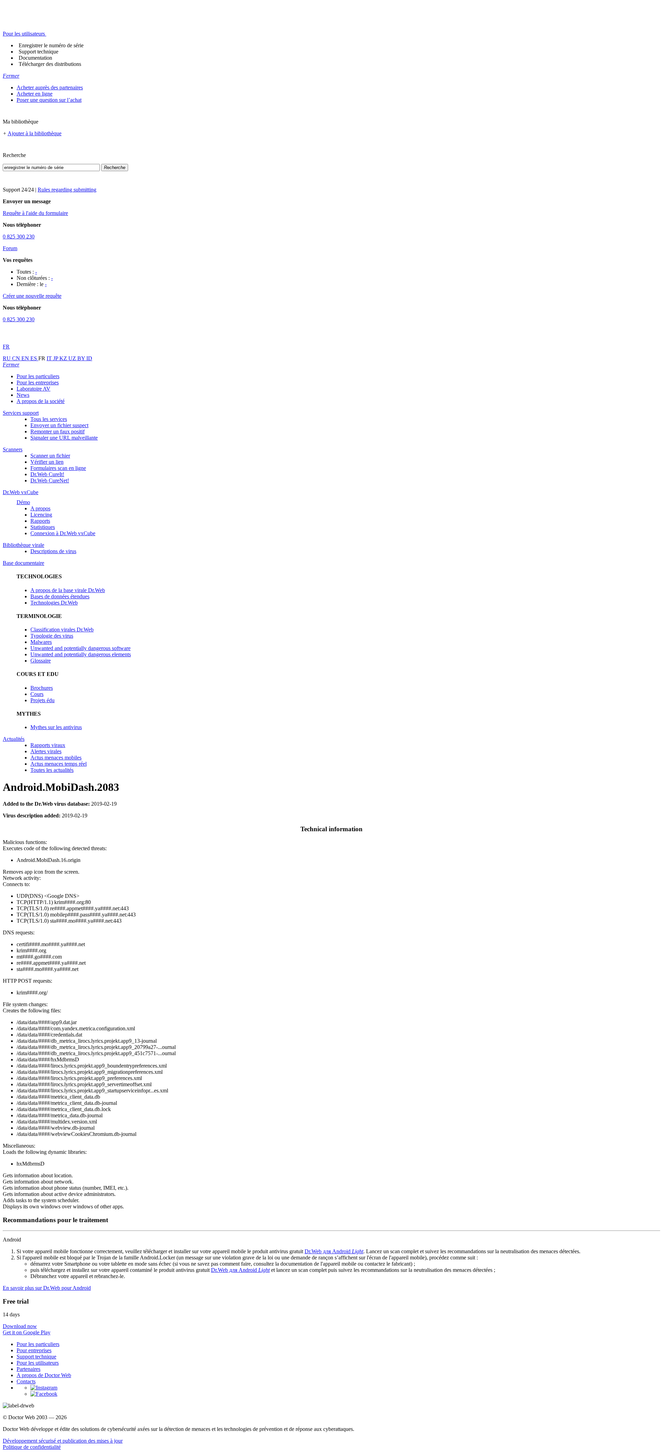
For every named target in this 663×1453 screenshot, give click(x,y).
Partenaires (28, 1369)
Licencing (41, 515)
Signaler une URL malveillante (64, 438)
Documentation (35, 58)
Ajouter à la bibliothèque (34, 133)
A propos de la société (41, 401)
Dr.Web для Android (334, 1251)
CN (16, 358)
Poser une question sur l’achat (49, 100)
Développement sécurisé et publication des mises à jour (63, 1441)
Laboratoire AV (33, 389)
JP (56, 358)
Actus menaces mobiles (55, 757)
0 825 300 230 (19, 236)
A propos (40, 508)
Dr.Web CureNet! (49, 480)
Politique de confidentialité (32, 1447)
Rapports (40, 521)
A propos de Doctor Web (44, 1375)
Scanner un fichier (50, 456)
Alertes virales (45, 751)
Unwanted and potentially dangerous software (80, 648)
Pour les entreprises (38, 382)
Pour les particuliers (38, 376)
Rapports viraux (47, 745)
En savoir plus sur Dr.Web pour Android (47, 1288)
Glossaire (40, 661)
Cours (37, 694)
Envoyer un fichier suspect (59, 425)
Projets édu (42, 700)
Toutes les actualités (52, 770)
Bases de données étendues (59, 596)
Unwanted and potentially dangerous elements (80, 654)
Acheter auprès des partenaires (50, 87)
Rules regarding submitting (67, 190)
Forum (10, 248)
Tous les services (48, 419)
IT (50, 358)
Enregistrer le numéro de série (51, 45)
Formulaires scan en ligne (58, 468)
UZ (72, 358)
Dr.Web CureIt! (47, 474)
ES (34, 358)
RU (7, 358)
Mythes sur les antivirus (56, 727)
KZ (63, 358)
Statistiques (42, 527)
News (23, 395)
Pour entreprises (34, 1350)
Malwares (41, 642)
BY (81, 358)
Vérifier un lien (47, 462)
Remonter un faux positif (57, 431)
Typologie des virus (51, 636)
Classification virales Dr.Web (62, 629)
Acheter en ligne (34, 94)
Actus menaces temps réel (58, 764)
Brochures (41, 688)
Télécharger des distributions (50, 64)
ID (89, 358)
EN (25, 358)
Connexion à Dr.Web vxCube (62, 533)
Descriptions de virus (53, 551)
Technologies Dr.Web (54, 603)
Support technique (38, 52)
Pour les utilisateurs (38, 1363)
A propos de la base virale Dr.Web (67, 590)
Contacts (26, 1381)
